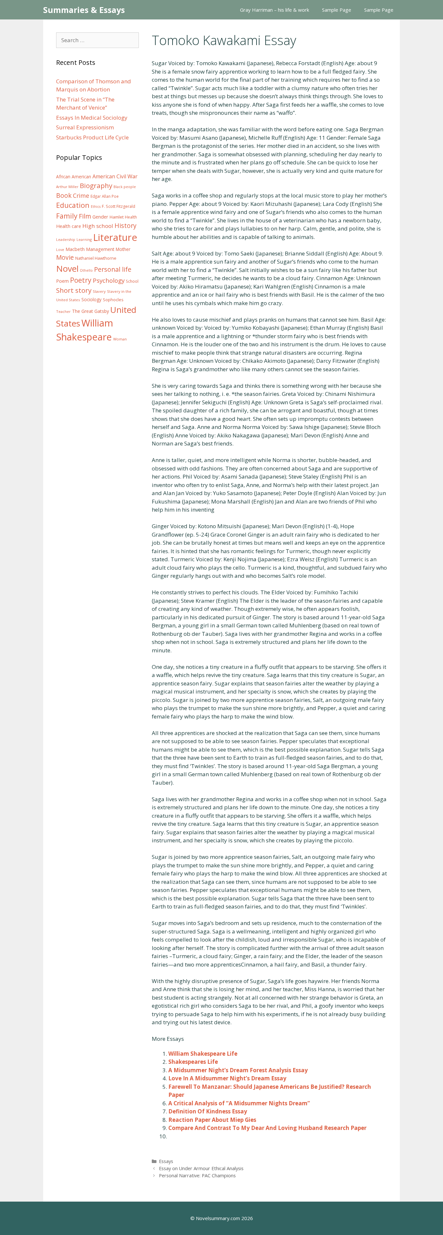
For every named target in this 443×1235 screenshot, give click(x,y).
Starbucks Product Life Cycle (92, 137)
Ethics (96, 206)
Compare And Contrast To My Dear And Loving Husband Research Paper (267, 1128)
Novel (67, 268)
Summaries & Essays (84, 9)
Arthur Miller (67, 186)
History (125, 225)
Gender (100, 217)
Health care (68, 226)
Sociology (91, 300)
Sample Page (336, 9)
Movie (65, 257)
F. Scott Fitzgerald (118, 206)
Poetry (80, 280)
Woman (120, 339)
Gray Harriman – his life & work (274, 9)
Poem (62, 281)
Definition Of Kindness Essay (207, 1111)
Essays (166, 1161)
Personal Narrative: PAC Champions (197, 1175)
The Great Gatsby (90, 311)
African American (73, 177)
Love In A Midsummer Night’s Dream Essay (227, 1078)
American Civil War (115, 176)
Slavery (99, 291)
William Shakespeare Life (202, 1053)
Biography (96, 185)
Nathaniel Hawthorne (95, 258)
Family (67, 215)
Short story (73, 290)
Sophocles (113, 300)
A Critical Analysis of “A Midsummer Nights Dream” (239, 1103)
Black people (125, 186)
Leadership (65, 239)
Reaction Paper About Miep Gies (212, 1119)
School (132, 281)
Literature (115, 237)
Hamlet (117, 217)
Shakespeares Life (193, 1061)
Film (85, 216)
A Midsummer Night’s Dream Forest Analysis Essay (238, 1070)
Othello (86, 270)
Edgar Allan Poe (104, 196)
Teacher (63, 311)
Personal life (112, 269)
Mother (123, 249)
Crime (81, 195)
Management (100, 249)
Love (60, 249)
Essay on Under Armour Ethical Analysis (201, 1168)
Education (73, 205)
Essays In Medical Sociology (91, 117)
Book (64, 195)
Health (131, 217)
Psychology (109, 280)
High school (97, 226)
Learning (84, 239)
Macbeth (75, 249)
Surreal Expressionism (85, 127)
